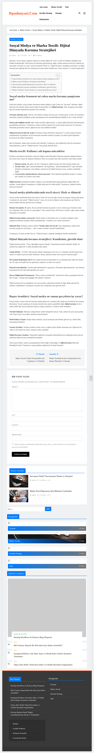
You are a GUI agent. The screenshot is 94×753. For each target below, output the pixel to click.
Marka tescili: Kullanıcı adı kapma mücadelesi (28, 81)
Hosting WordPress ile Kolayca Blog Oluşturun (33, 637)
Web (67, 7)
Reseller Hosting (45, 13)
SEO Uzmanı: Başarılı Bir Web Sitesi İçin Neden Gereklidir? (38, 645)
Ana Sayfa (43, 7)
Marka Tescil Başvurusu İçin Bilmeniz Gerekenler (51, 491)
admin (13, 55)
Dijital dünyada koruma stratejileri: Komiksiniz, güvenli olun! (34, 87)
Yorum (15, 387)
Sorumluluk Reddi (19, 738)
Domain (58, 13)
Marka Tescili (56, 7)
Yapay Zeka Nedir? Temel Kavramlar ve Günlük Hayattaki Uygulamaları (43, 665)
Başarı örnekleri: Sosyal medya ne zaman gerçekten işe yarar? (34, 90)
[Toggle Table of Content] (56, 75)
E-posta (15, 425)
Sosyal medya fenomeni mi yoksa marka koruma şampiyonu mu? (35, 79)
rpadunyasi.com (23, 13)
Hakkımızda (44, 19)
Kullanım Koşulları (20, 733)
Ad (13, 415)
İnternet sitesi (16, 435)
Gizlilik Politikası (19, 728)
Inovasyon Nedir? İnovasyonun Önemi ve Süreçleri (51, 476)
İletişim (15, 724)
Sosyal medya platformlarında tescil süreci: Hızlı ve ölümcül (33, 84)
